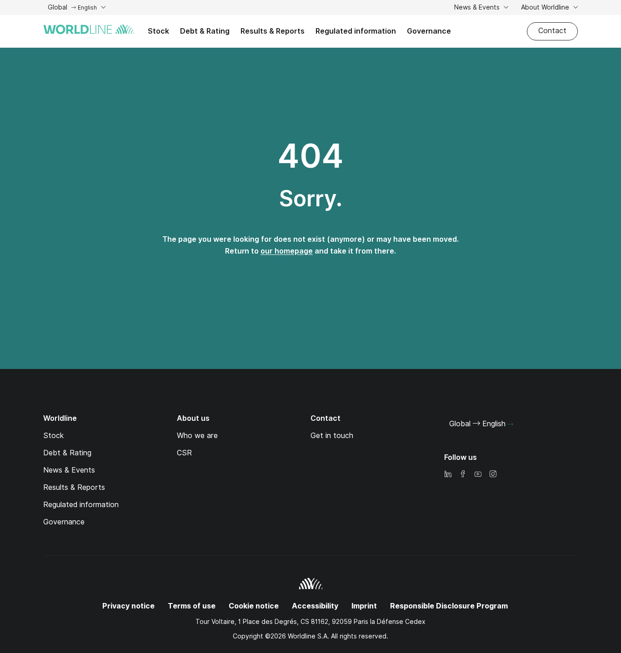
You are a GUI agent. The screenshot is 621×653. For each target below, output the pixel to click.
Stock (158, 31)
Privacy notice (128, 606)
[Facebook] (462, 474)
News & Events (477, 7)
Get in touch (331, 435)
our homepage (286, 251)
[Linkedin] (447, 474)
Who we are (197, 435)
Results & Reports (272, 31)
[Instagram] (492, 474)
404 (310, 155)
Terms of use (191, 606)
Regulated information (356, 31)
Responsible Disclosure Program (449, 606)
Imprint (364, 606)
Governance (429, 31)
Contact (552, 30)
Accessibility (315, 606)
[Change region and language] (510, 424)
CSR (184, 453)
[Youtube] (477, 474)
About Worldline (546, 7)
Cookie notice (254, 606)
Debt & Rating (205, 31)
